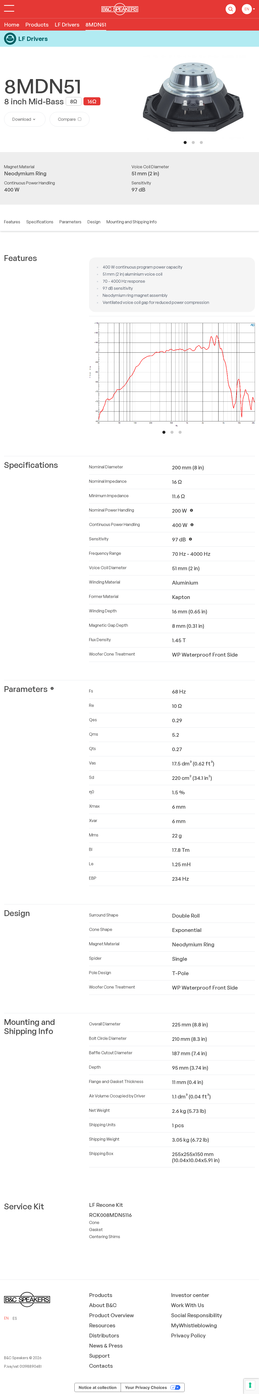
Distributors (104, 1335)
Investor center (190, 1295)
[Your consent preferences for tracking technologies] (250, 1385)
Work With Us (187, 1305)
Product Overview (111, 1315)
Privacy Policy (188, 1335)
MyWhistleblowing (194, 1325)
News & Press (106, 1345)
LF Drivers (67, 24)
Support (99, 1355)
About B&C (103, 1305)
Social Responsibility (196, 1315)
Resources (102, 1325)
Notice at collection (98, 1387)
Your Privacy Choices (146, 1387)
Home (11, 24)
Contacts (101, 1365)
